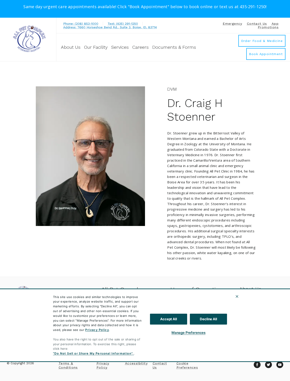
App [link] (275, 23)
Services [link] (120, 47)
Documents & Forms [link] (174, 47)
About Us (70, 47)
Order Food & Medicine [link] (262, 41)
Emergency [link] (232, 23)
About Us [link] (250, 289)
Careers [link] (140, 47)
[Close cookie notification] (237, 296)
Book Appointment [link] (266, 54)
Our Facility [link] (96, 47)
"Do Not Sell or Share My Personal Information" (93, 353)
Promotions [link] (268, 27)
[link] (29, 39)
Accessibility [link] (136, 363)
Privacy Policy (97, 330)
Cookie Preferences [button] (187, 365)
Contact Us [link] (257, 23)
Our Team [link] (250, 300)
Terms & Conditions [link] (68, 365)
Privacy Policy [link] (103, 365)
